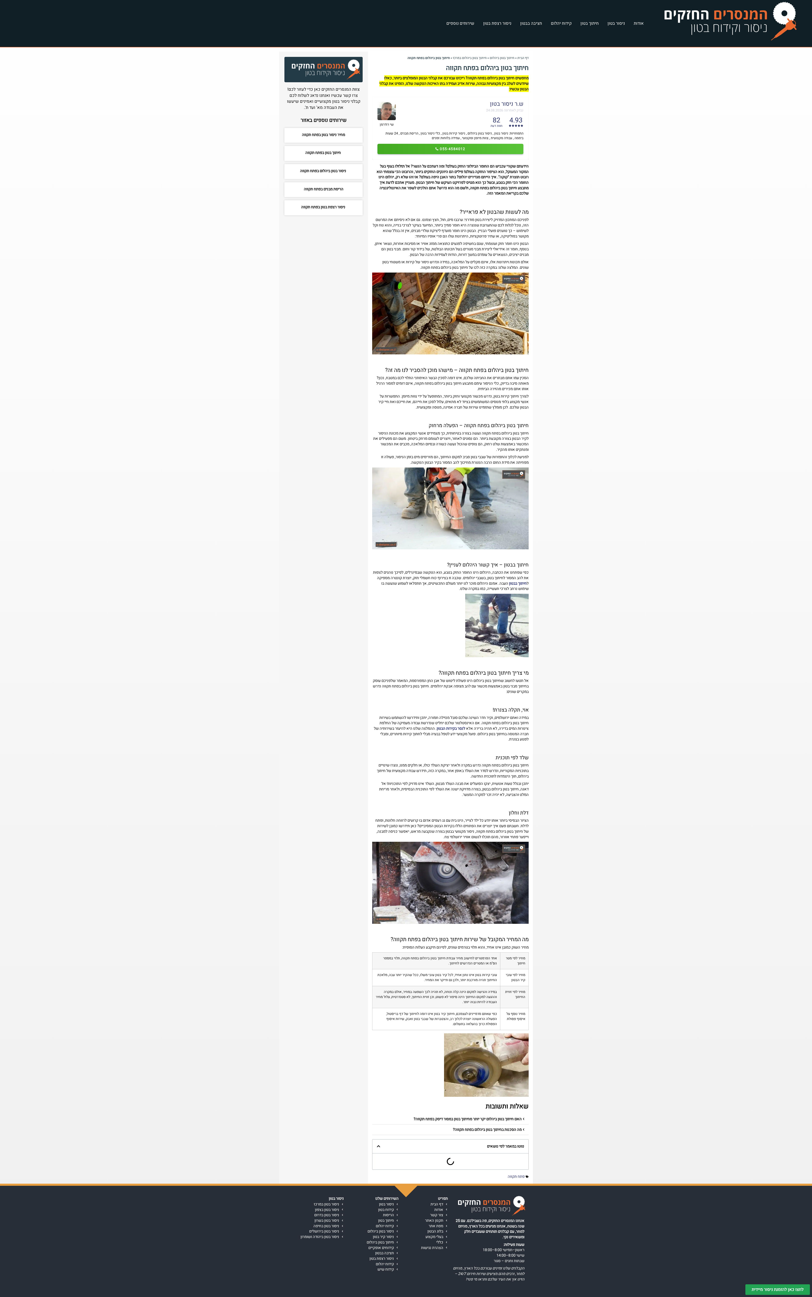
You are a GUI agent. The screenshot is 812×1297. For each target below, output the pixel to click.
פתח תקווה (516, 1176)
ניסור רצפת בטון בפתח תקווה (323, 207)
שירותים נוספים (460, 23)
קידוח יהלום (561, 23)
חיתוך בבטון (518, 583)
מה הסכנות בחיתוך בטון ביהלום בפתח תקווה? (487, 1129)
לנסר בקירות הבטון (451, 728)
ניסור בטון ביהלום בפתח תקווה (323, 171)
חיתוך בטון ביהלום (502, 58)
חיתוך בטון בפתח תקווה (323, 153)
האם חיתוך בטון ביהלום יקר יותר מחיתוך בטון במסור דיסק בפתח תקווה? (468, 1119)
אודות (639, 23)
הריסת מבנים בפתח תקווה (323, 189)
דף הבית (523, 58)
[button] (450, 1119)
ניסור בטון (616, 23)
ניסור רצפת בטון (497, 23)
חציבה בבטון (531, 23)
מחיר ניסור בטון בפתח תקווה (323, 135)
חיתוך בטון (589, 23)
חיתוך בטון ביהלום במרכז (470, 58)
